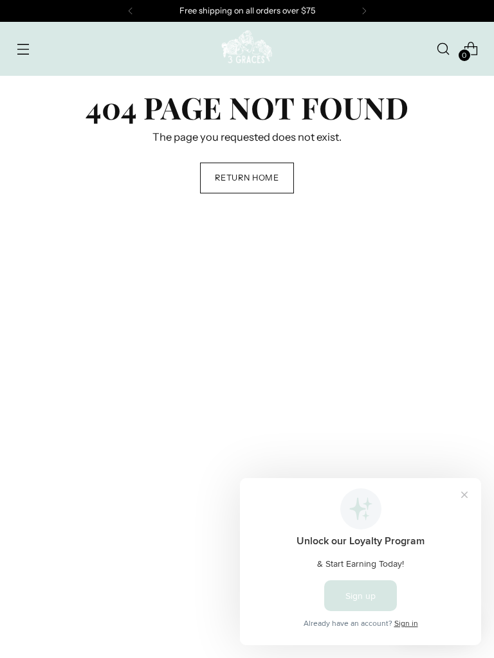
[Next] (364, 11)
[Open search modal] (443, 48)
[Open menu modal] (23, 48)
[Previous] (130, 11)
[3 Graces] (247, 49)
